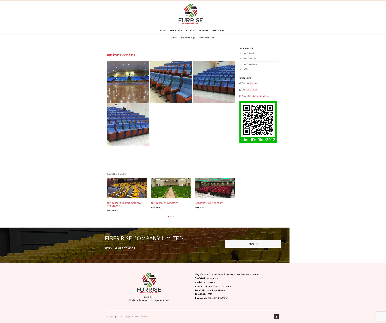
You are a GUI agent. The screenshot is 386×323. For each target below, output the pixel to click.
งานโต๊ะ (245, 69)
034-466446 (212, 278)
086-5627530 (251, 83)
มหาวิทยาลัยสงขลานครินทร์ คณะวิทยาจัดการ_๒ (124, 204)
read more (112, 210)
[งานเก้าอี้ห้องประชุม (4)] (128, 124)
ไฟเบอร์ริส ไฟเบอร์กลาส (217, 298)
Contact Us (218, 30)
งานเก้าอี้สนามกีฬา (249, 58)
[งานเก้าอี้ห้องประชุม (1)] (128, 82)
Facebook (276, 316)
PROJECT (190, 30)
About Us (203, 30)
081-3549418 (209, 282)
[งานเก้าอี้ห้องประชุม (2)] (171, 82)
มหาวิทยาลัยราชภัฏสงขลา (165, 202)
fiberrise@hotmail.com (258, 96)
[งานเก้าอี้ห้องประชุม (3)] (214, 82)
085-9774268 (251, 89)
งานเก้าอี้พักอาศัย (248, 53)
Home (163, 30)
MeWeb (144, 316)
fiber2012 (207, 294)
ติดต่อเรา (253, 243)
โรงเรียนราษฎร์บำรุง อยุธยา (209, 202)
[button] (168, 216)
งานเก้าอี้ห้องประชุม (249, 64)
